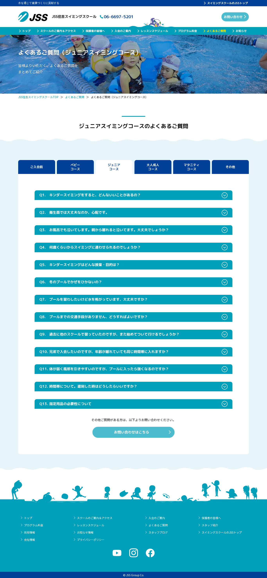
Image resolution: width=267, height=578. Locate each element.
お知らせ (241, 31)
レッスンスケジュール (154, 31)
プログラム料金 (187, 31)
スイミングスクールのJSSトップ (227, 3)
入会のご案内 (123, 31)
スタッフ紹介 (210, 525)
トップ (26, 31)
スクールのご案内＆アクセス (58, 31)
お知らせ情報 (85, 532)
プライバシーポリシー (90, 540)
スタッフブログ (158, 532)
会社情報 (29, 540)
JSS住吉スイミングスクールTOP (38, 97)
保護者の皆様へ (95, 31)
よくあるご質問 (216, 31)
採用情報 (29, 532)
